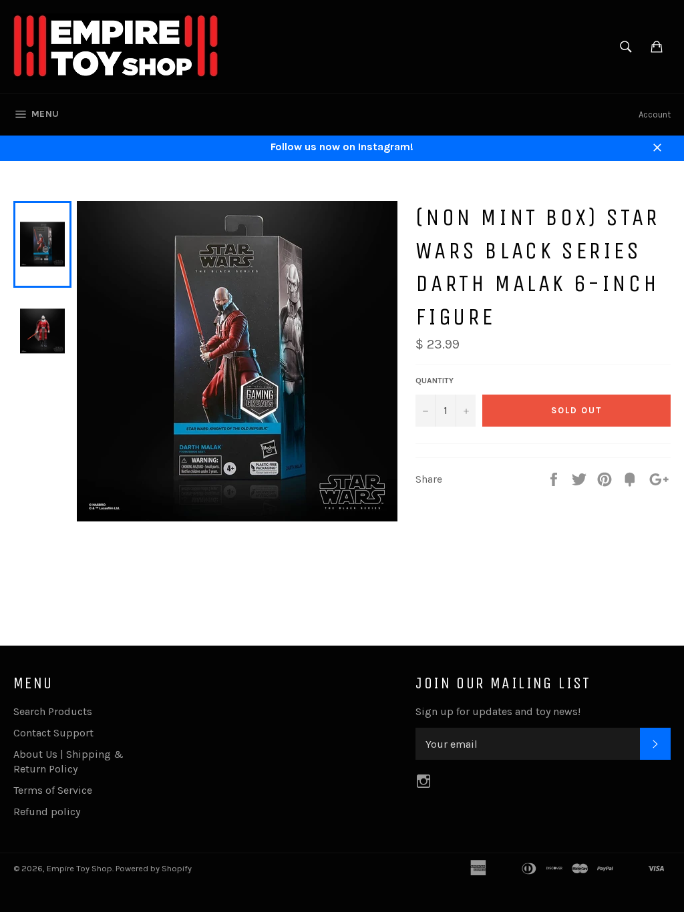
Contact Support (53, 732)
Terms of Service (52, 790)
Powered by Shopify (154, 868)
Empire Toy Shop (79, 868)
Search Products (52, 711)
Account (655, 114)
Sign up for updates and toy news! (497, 711)
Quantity (434, 380)
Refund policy (46, 811)
